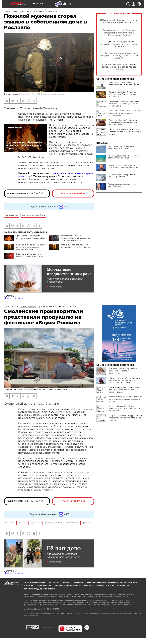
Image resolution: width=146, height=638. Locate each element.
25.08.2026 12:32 (11, 307)
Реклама (67, 582)
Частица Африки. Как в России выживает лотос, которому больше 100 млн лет (124, 408)
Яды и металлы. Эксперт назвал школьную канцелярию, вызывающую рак (123, 370)
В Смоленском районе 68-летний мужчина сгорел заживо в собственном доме (31, 247)
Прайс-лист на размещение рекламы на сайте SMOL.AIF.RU (112, 582)
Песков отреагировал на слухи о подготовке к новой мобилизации (123, 166)
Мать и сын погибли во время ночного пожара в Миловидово (75, 246)
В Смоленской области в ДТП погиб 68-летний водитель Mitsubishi (119, 21)
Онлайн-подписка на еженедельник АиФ (74, 586)
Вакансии (78, 582)
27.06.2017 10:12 (10, 12)
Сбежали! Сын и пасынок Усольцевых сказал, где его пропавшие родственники (125, 113)
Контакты (28, 586)
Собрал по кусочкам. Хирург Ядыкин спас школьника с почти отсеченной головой (125, 417)
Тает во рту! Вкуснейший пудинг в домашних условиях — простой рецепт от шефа (124, 122)
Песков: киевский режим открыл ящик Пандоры (122, 185)
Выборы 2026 (123, 586)
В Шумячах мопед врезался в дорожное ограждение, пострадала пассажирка (119, 44)
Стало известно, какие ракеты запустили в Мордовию (121, 147)
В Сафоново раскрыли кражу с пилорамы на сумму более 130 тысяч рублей (119, 55)
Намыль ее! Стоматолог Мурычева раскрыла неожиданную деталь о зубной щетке (124, 103)
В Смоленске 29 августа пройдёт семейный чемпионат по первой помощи (119, 67)
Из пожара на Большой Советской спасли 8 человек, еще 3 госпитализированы (76, 238)
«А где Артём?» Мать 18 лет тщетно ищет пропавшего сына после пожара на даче (124, 389)
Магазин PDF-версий (105, 586)
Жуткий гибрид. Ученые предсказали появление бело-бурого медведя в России (125, 399)
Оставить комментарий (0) (73, 193)
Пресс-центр (53, 582)
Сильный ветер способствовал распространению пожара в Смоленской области (119, 32)
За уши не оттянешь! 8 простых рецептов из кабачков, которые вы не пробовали (125, 94)
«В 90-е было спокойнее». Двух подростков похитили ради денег (124, 83)
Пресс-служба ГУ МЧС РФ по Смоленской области (41, 94)
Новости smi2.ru (13, 298)
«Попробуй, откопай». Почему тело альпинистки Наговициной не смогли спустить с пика (124, 380)
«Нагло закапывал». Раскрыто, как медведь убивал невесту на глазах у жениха (125, 131)
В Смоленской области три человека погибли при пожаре (30, 255)
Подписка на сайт (44, 586)
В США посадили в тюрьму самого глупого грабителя (123, 176)
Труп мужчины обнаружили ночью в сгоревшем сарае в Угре (30, 237)
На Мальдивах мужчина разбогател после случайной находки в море (124, 157)
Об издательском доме (34, 582)
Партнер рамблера (48, 627)
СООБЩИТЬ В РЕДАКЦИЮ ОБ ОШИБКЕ (39, 589)
